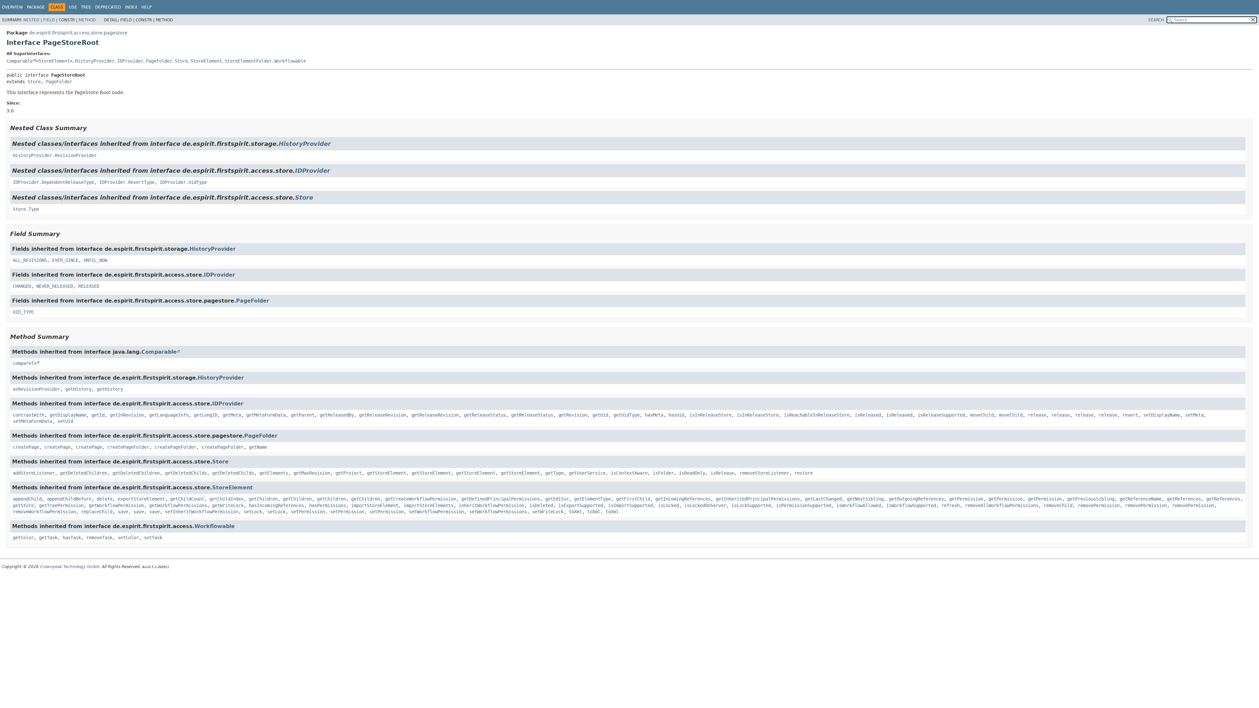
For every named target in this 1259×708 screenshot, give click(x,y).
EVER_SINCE (65, 260)
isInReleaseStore (710, 415)
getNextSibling (865, 499)
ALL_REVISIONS (30, 260)
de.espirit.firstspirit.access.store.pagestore (78, 32)
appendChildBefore (69, 499)
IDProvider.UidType (183, 182)
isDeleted (541, 505)
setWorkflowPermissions (498, 511)
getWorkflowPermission (116, 505)
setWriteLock (548, 511)
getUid (600, 415)
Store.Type (26, 209)
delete (104, 499)
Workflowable (290, 61)
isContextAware (629, 473)
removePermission (1099, 505)
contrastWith (28, 415)
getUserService (587, 473)
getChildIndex (227, 499)
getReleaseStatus (485, 415)
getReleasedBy (337, 415)
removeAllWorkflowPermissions (1001, 505)
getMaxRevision (311, 473)
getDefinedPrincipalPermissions (500, 499)
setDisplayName (1161, 415)
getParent (302, 415)
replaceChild (96, 511)
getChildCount (187, 499)
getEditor (557, 499)
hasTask (72, 537)
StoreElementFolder (248, 61)
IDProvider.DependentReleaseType (53, 182)
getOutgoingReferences (916, 499)
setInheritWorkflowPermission (201, 511)
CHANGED (22, 286)
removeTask (99, 537)
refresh (950, 505)
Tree (86, 7)
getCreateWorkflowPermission (420, 499)
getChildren (263, 499)
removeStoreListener (764, 473)
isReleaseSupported (941, 415)
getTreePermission (61, 505)
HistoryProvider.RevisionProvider (55, 155)
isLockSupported (751, 505)
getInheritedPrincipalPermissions (758, 499)
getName (258, 447)
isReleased (868, 415)
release (1037, 415)
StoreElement (54, 61)
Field (49, 20)
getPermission (966, 499)
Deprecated (108, 7)
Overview (12, 7)
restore (803, 473)
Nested (31, 20)
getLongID (205, 415)
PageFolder (159, 61)
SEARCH (1156, 20)
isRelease (722, 473)
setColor (128, 537)
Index (131, 7)
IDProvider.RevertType (126, 182)
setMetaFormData (32, 421)
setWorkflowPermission (436, 511)
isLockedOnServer (705, 505)
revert (1130, 415)
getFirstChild (633, 499)
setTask (153, 537)
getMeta (232, 415)
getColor (23, 537)
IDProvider (130, 61)
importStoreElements (428, 505)
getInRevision (127, 415)
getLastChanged (823, 499)
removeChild (1058, 505)
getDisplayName (68, 415)
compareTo (24, 363)
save (123, 511)
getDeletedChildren (83, 473)
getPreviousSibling (1090, 499)
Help (146, 7)
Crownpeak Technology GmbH (69, 566)
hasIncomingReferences (276, 505)
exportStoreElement (141, 499)
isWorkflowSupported (911, 505)
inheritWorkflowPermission (491, 505)
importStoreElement (374, 505)
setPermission (308, 511)
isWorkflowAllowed (858, 505)
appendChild (27, 499)
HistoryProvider (94, 61)
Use (73, 7)
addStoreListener (34, 473)
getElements (273, 473)
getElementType (592, 499)
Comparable (20, 61)
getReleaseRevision (382, 415)
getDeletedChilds (186, 473)
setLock (253, 511)
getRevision (572, 415)
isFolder (663, 473)
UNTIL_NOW (95, 260)
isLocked (668, 505)
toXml (575, 511)
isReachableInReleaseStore (816, 415)
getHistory (78, 389)
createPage (26, 447)
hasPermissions (327, 505)
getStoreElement (386, 473)
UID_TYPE (23, 312)
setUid (65, 421)
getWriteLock (228, 505)
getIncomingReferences (682, 499)
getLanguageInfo (169, 415)
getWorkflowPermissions (178, 505)
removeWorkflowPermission (44, 511)
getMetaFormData (266, 415)
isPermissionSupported (803, 505)
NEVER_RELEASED (54, 286)
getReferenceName (1141, 499)
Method (87, 20)
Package (36, 7)
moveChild (982, 415)
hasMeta (654, 415)
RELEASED (88, 286)
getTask (48, 537)
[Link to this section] (91, 128)
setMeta (1194, 415)
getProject (348, 473)
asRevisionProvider (36, 389)
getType (554, 473)
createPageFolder (128, 447)
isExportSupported (580, 505)
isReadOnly (692, 473)
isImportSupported (630, 505)
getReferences (1184, 499)
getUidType (626, 415)
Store (181, 61)
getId (98, 415)
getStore (23, 505)
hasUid (676, 415)
